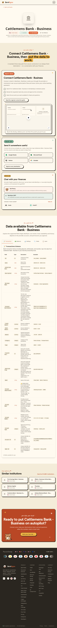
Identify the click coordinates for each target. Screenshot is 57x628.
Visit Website (45, 32)
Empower (32, 582)
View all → (50, 201)
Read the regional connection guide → (16, 100)
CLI (21, 585)
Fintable (32, 585)
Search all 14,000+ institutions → (46, 474)
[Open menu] (54, 2)
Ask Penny (23, 578)
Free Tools (23, 612)
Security (50, 567)
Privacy (41, 626)
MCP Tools (41, 588)
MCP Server (23, 583)
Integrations (24, 603)
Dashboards (24, 574)
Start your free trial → (28, 534)
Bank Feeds (23, 567)
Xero (31, 570)
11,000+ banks (50, 551)
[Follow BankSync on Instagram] (11, 578)
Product (23, 565)
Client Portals (24, 588)
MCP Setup (41, 586)
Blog (49, 582)
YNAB (31, 567)
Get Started (34, 32)
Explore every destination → (14, 166)
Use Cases (23, 609)
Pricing (22, 614)
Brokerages (23, 597)
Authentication (42, 575)
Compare (32, 565)
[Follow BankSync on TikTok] (15, 578)
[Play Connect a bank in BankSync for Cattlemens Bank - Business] (28, 117)
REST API (23, 581)
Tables (22, 576)
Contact (49, 576)
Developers (23, 619)
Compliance (50, 574)
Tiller (31, 587)
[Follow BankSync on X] (8, 578)
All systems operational (9, 626)
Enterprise (23, 616)
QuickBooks (32, 572)
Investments (24, 594)
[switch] (4, 578)
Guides (40, 595)
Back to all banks (8, 7)
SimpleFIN (41, 593)
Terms (45, 626)
